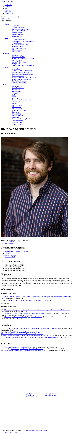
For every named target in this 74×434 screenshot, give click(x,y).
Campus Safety (17, 91)
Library (14, 103)
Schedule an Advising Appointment (23, 119)
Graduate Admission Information (22, 79)
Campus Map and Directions (21, 29)
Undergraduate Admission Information (24, 77)
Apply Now (16, 69)
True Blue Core (17, 122)
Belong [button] (7, 53)
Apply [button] (6, 67)
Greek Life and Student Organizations (23, 58)
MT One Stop (16, 107)
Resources (15, 117)
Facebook (29, 393)
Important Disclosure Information (22, 100)
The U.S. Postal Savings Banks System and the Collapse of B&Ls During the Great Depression (30, 328)
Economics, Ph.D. (10, 255)
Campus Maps (16, 89)
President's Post (17, 32)
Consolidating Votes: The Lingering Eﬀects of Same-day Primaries (21, 332)
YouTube (31, 397)
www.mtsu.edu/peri (7, 243)
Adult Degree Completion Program (23, 41)
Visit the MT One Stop (19, 83)
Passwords (15, 112)
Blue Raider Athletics (18, 57)
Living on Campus (18, 76)
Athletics (7, 6)
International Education (19, 48)
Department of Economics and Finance (16, 252)
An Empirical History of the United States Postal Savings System (26, 300)
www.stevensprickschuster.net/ (10, 242)
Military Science (17, 50)
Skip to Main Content (7, 1)
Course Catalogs (17, 43)
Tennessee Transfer (18, 120)
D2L (13, 95)
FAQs (14, 96)
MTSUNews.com (17, 108)
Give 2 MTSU (16, 98)
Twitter (30, 395)
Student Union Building (19, 62)
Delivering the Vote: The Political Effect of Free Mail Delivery (24, 317)
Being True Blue (17, 55)
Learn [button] (6, 38)
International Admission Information (23, 74)
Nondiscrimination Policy (35, 430)
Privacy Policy (16, 114)
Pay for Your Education (19, 81)
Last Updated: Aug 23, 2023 (9, 432)
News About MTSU (18, 31)
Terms (45, 430)
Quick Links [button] (8, 84)
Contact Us (15, 93)
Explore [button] (7, 24)
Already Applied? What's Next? (22, 70)
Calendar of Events (18, 88)
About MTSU (16, 26)
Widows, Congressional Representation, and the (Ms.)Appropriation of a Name (25, 335)
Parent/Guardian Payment (20, 110)
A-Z (6, 8)
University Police (17, 124)
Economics (8, 253)
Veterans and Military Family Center (23, 65)
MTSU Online (16, 51)
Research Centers (17, 34)
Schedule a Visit (17, 36)
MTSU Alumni (17, 60)
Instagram (51, 393)
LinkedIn (50, 395)
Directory (7, 10)
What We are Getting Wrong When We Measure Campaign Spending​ (22, 334)
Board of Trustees (17, 86)
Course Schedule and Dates (20, 45)
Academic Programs (18, 27)
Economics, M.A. (10, 257)
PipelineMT (8, 5)
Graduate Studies (17, 46)
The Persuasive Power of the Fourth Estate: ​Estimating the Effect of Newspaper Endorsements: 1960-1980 (33, 337)
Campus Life (16, 64)
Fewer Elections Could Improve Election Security (16, 347)
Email (2, 238)
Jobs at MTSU (16, 101)
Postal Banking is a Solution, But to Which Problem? (27, 349)
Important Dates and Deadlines (21, 72)
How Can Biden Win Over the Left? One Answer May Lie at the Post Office (24, 350)
